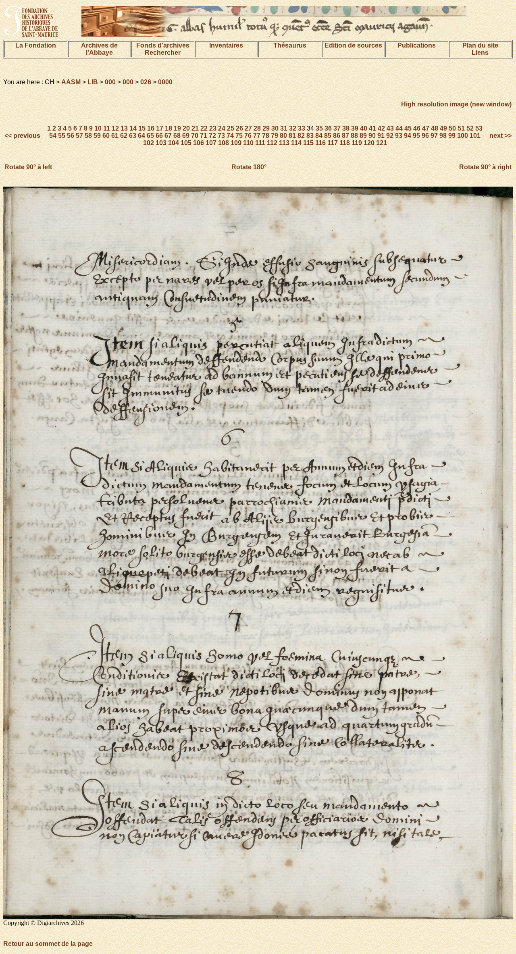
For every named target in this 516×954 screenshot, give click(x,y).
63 (132, 135)
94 (407, 135)
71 (203, 135)
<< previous (23, 135)
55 (61, 135)
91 (381, 135)
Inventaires (226, 45)
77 (256, 135)
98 (443, 135)
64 (141, 135)
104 (173, 142)
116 (320, 142)
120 (369, 142)
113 (284, 142)
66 (159, 135)
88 (354, 135)
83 (310, 135)
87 (345, 135)
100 (462, 135)
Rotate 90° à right (485, 167)
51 (461, 128)
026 (145, 82)
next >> (500, 135)
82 (301, 135)
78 (265, 135)
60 (106, 135)
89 (363, 135)
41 (372, 128)
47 (425, 128)
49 (443, 128)
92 (389, 135)
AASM (71, 82)
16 (150, 128)
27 (248, 128)
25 (230, 128)
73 (221, 135)
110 (248, 142)
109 (236, 142)
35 (319, 128)
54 (52, 135)
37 (337, 128)
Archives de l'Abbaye (99, 49)
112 (272, 142)
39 (354, 128)
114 (296, 142)
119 (357, 142)
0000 (165, 82)
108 (223, 142)
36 (328, 128)
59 (97, 135)
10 (98, 128)
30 (275, 128)
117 (332, 142)
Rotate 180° (248, 167)
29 (266, 128)
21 (195, 128)
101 (475, 135)
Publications (416, 45)
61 (115, 135)
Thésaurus (289, 45)
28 (257, 128)
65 (150, 135)
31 (283, 128)
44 (399, 128)
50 (452, 128)
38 (346, 128)
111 (260, 142)
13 (124, 128)
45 (408, 128)
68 (177, 135)
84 (318, 135)
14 (133, 128)
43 (390, 128)
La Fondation (35, 45)
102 (148, 142)
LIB (92, 82)
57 (79, 135)
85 (327, 135)
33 (301, 128)
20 (186, 128)
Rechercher (163, 52)
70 (194, 135)
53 (479, 128)
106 (198, 142)
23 (212, 128)
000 (110, 82)
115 (308, 142)
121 (381, 142)
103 (161, 142)
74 (230, 135)
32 (292, 128)
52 (470, 128)
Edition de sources (353, 45)
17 (159, 128)
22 (204, 128)
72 (212, 135)
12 (115, 128)
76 (248, 135)
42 (381, 128)
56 (70, 135)
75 (239, 135)
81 (292, 135)
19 (177, 128)
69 (185, 135)
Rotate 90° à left (28, 167)
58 (88, 135)
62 (123, 135)
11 (106, 128)
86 (336, 135)
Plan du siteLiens (480, 49)
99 (452, 135)
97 (434, 135)
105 (186, 142)
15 (142, 128)
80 (283, 135)
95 (416, 135)
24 (221, 128)
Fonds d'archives (162, 45)
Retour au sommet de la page (48, 943)
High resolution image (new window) (456, 104)
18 (168, 128)
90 (372, 135)
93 (398, 135)
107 (211, 142)
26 (239, 128)
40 (363, 128)
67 (168, 135)
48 (434, 128)
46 (416, 128)
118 (344, 142)
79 (274, 135)
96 (425, 135)
